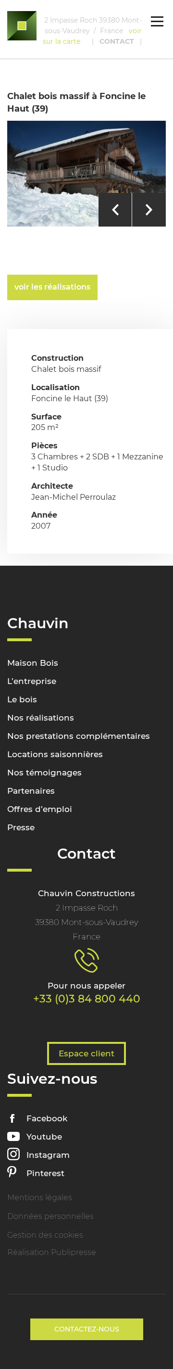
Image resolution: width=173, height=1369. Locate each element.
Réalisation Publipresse (51, 1252)
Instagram (48, 1155)
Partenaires (31, 791)
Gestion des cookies (45, 1235)
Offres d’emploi (39, 809)
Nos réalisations (40, 718)
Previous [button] (115, 210)
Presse (21, 827)
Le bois (22, 699)
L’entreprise (31, 681)
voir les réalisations (52, 287)
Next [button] (149, 210)
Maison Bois (32, 663)
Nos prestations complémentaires (78, 736)
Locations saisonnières (55, 754)
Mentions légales (39, 1197)
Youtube (44, 1136)
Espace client (86, 1053)
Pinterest (45, 1173)
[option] (86, 174)
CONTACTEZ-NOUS (86, 1329)
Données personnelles (50, 1216)
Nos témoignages (44, 772)
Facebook (46, 1118)
